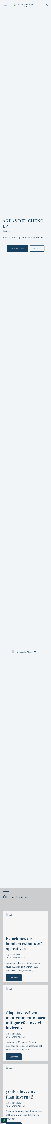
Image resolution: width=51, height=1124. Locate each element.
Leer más (14, 977)
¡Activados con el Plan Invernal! (22, 1094)
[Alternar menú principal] (5, 5)
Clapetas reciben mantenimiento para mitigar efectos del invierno (25, 1020)
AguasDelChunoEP (14, 954)
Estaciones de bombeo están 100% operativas (24, 943)
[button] (47, 6)
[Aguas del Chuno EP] (24, 6)
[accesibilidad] (4, 1120)
